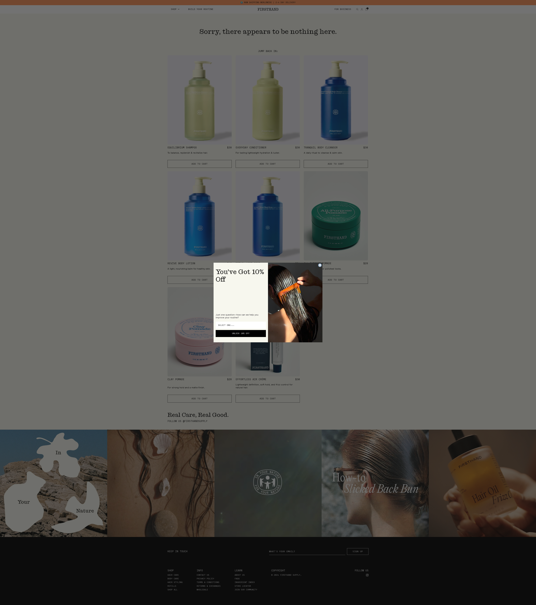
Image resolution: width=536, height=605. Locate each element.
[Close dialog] (320, 265)
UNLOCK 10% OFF (241, 333)
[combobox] (240, 325)
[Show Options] (263, 325)
